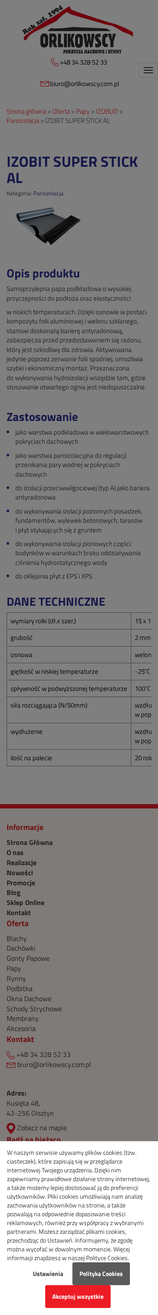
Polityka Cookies (101, 1273)
